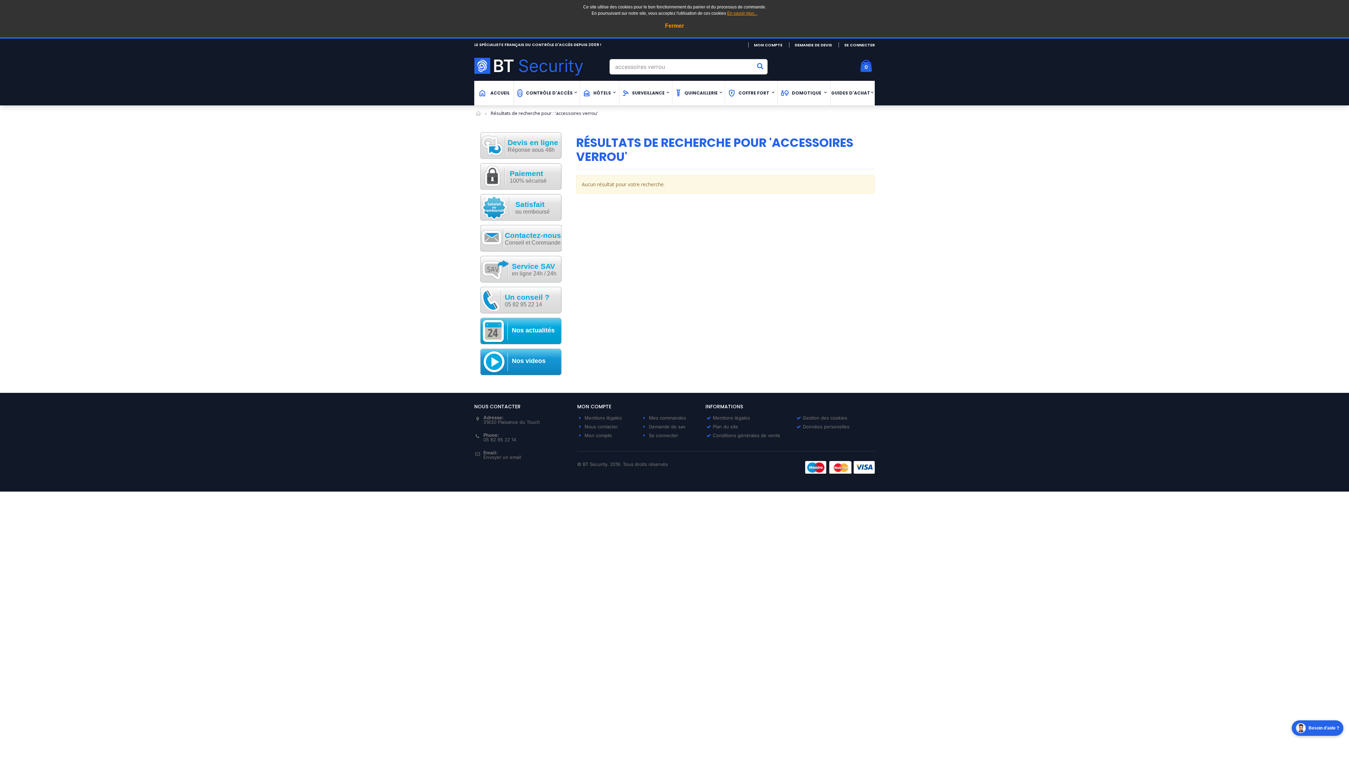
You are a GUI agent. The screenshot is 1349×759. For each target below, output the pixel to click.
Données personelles (826, 426)
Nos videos (529, 360)
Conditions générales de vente (746, 435)
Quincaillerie (701, 93)
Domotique (806, 93)
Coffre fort (753, 93)
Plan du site (725, 426)
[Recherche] (760, 66)
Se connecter (859, 45)
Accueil (478, 113)
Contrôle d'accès (549, 93)
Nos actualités (533, 330)
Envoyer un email (502, 457)
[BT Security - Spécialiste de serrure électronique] (539, 66)
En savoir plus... (742, 13)
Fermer (674, 26)
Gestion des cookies (825, 418)
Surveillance (648, 93)
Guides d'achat (850, 93)
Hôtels (602, 93)
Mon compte (768, 45)
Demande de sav (667, 426)
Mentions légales (603, 418)
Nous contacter (601, 426)
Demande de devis (813, 45)
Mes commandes (667, 418)
